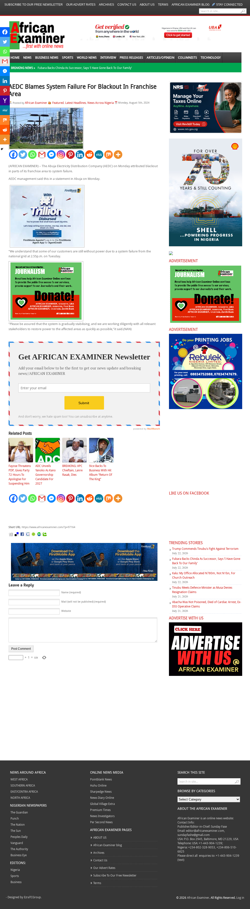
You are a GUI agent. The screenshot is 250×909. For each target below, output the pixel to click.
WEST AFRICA (19, 779)
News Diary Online (102, 798)
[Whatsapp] (32, 154)
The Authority (19, 849)
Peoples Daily (19, 837)
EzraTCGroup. (33, 897)
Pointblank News (101, 779)
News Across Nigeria (100, 103)
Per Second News (101, 822)
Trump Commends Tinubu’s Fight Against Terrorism (205, 549)
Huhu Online (98, 785)
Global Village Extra (102, 804)
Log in (240, 897)
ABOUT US (147, 4)
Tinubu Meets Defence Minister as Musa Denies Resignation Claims (202, 589)
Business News (46, 57)
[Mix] (108, 154)
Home (15, 57)
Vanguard (16, 843)
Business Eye (18, 855)
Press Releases (131, 57)
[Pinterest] (70, 154)
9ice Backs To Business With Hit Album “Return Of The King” (100, 472)
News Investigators (102, 816)
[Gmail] (42, 154)
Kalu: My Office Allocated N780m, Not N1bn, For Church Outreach (203, 575)
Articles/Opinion (160, 57)
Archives (106, 4)
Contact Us (126, 4)
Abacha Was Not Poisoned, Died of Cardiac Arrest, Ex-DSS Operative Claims (206, 604)
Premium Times (100, 810)
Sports (67, 57)
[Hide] (2, 149)
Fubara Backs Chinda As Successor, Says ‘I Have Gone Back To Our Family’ (85, 68)
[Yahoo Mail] (5, 100)
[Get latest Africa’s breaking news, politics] (31, 34)
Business (15, 882)
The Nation (17, 824)
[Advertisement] (82, 514)
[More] (118, 154)
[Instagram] (61, 154)
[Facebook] (13, 154)
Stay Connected (229, 4)
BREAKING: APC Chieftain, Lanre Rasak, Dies (72, 470)
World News (87, 57)
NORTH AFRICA (20, 798)
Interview (108, 57)
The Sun (15, 831)
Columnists (187, 57)
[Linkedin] (80, 154)
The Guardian (19, 812)
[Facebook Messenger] (51, 154)
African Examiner (36, 103)
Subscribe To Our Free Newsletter (33, 4)
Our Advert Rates (80, 4)
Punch (14, 818)
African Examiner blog (190, 4)
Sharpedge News (101, 791)
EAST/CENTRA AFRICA (24, 791)
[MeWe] (99, 154)
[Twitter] (23, 154)
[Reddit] (89, 154)
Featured (58, 103)
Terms (163, 4)
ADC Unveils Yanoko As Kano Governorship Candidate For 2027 (45, 474)
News (27, 57)
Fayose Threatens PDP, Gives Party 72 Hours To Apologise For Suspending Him (20, 474)
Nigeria (15, 870)
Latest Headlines (75, 103)
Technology (211, 57)
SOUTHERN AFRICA (22, 785)
